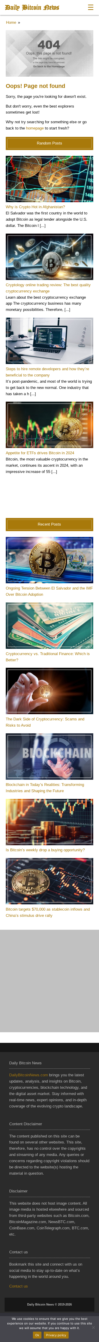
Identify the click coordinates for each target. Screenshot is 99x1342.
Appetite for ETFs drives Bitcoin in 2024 (40, 453)
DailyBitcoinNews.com (28, 1075)
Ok (37, 1335)
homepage (35, 128)
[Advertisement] (49, 981)
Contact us (18, 1286)
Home (11, 22)
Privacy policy (56, 1335)
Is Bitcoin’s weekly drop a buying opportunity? (45, 850)
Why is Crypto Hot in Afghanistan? (35, 207)
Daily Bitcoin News (32, 7)
